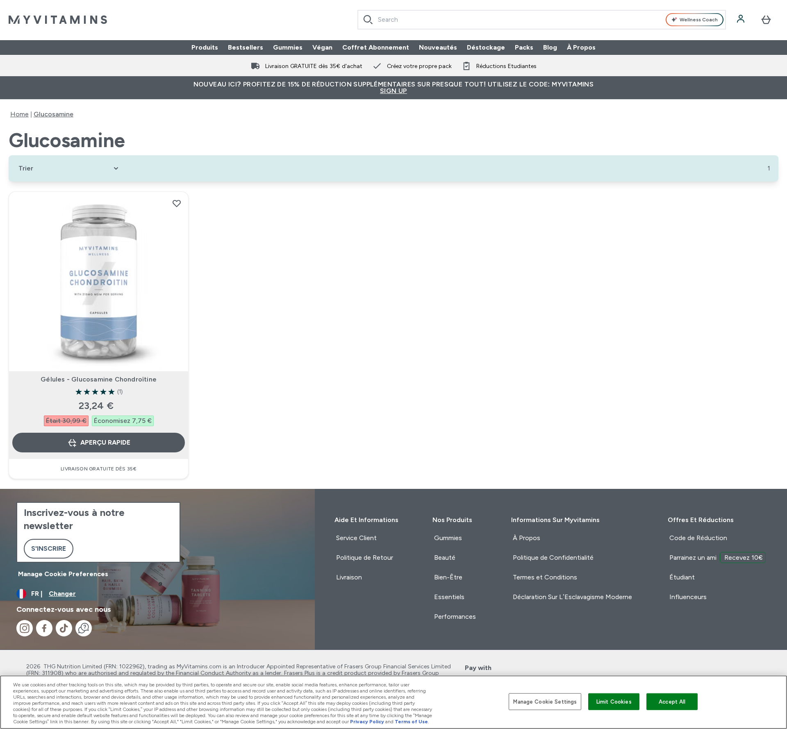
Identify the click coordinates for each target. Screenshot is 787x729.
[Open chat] (83, 628)
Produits (204, 47)
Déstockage (486, 47)
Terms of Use (411, 721)
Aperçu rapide (105, 442)
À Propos (581, 47)
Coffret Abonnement (375, 47)
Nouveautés (438, 47)
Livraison (349, 577)
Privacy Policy (367, 721)
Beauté (444, 557)
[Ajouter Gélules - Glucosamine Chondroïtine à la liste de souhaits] (176, 203)
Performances (455, 616)
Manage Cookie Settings (545, 701)
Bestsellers (245, 47)
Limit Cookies (614, 701)
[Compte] (741, 19)
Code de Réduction (698, 537)
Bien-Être (448, 577)
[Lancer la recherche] (368, 20)
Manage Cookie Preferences (63, 573)
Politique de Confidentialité (553, 557)
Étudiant (682, 577)
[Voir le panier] (766, 19)
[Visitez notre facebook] (44, 628)
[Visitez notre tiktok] (64, 628)
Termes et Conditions (545, 577)
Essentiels (449, 596)
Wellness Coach (699, 20)
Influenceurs (688, 596)
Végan (322, 47)
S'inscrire (48, 548)
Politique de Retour (364, 557)
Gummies (288, 47)
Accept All (672, 701)
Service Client (356, 537)
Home (19, 114)
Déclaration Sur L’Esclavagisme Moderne (572, 596)
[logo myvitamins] (58, 19)
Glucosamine (53, 114)
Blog (550, 47)
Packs (524, 47)
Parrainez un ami (716, 557)
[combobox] (541, 20)
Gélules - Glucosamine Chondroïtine (99, 379)
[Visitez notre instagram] (24, 628)
